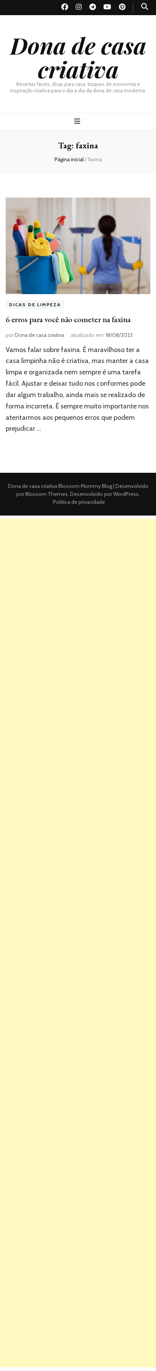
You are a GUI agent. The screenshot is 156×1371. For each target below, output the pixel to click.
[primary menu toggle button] (78, 121)
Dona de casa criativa (78, 57)
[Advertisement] (78, 597)
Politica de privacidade (79, 502)
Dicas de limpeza (35, 304)
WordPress (126, 494)
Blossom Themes (46, 494)
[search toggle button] (144, 6)
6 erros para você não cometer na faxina (68, 319)
